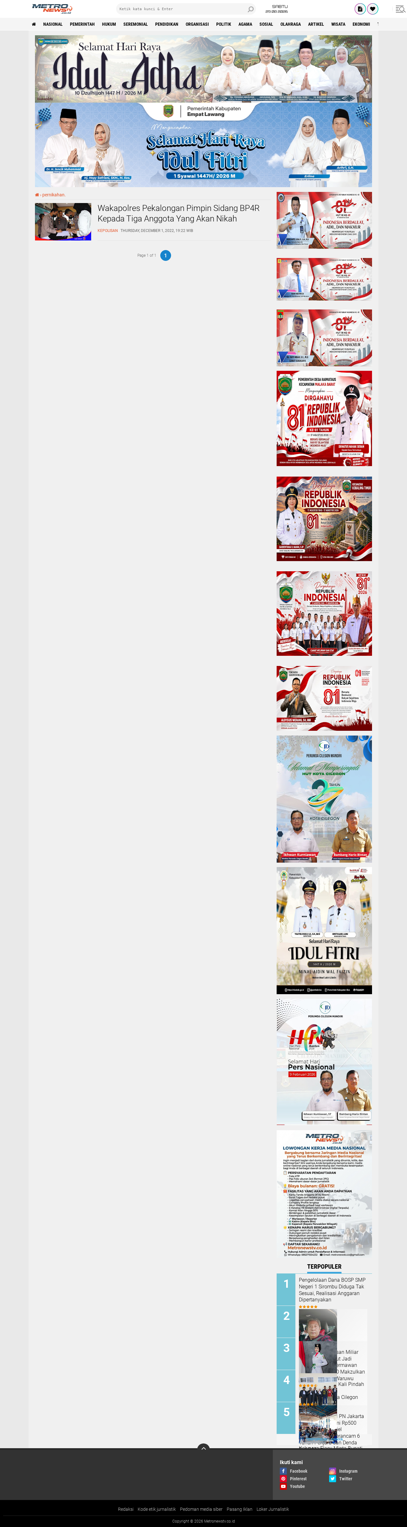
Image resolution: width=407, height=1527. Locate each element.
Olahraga (290, 24)
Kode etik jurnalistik (157, 1509)
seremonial (135, 24)
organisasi (197, 24)
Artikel (316, 24)
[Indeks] (360, 9)
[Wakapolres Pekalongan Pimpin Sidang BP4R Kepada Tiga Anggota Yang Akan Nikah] (63, 238)
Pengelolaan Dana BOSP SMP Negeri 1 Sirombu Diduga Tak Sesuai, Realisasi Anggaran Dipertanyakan (332, 1290)
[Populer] (373, 9)
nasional (53, 24)
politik (223, 24)
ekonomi (361, 24)
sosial (266, 24)
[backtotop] (203, 1449)
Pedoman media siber (201, 1509)
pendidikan (166, 24)
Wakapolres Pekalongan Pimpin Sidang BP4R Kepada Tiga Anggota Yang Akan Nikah (179, 213)
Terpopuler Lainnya (324, 1439)
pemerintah (82, 24)
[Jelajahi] (399, 9)
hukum (109, 24)
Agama (245, 24)
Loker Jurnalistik (273, 1509)
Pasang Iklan (239, 1509)
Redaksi (126, 1509)
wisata (338, 24)
